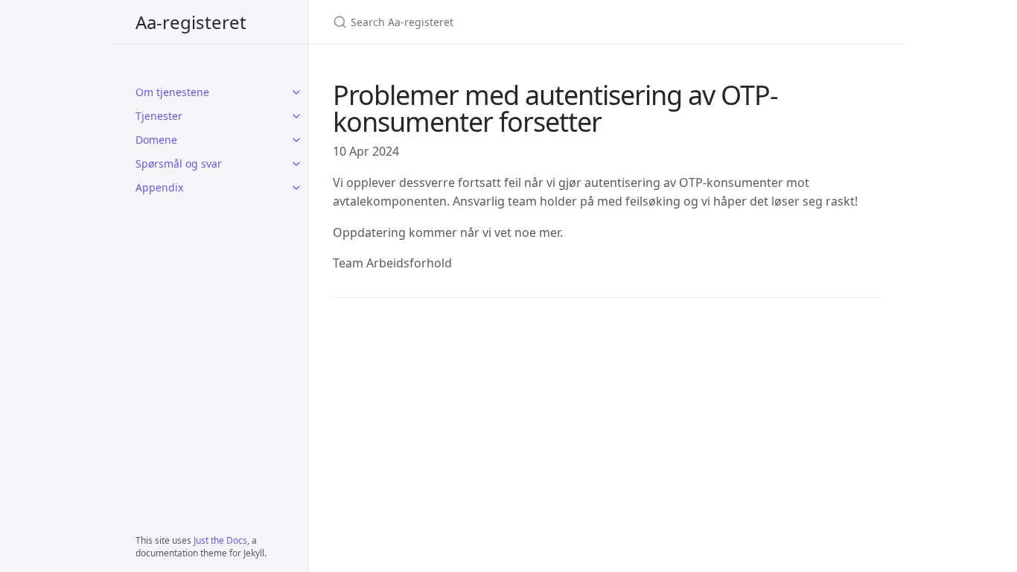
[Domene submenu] (296, 140)
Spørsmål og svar (179, 163)
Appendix (159, 187)
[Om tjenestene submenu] (296, 92)
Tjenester (159, 116)
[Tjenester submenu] (296, 116)
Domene (156, 140)
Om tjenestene (172, 92)
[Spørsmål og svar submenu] (296, 164)
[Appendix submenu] (296, 188)
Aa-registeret (191, 22)
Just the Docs (220, 540)
